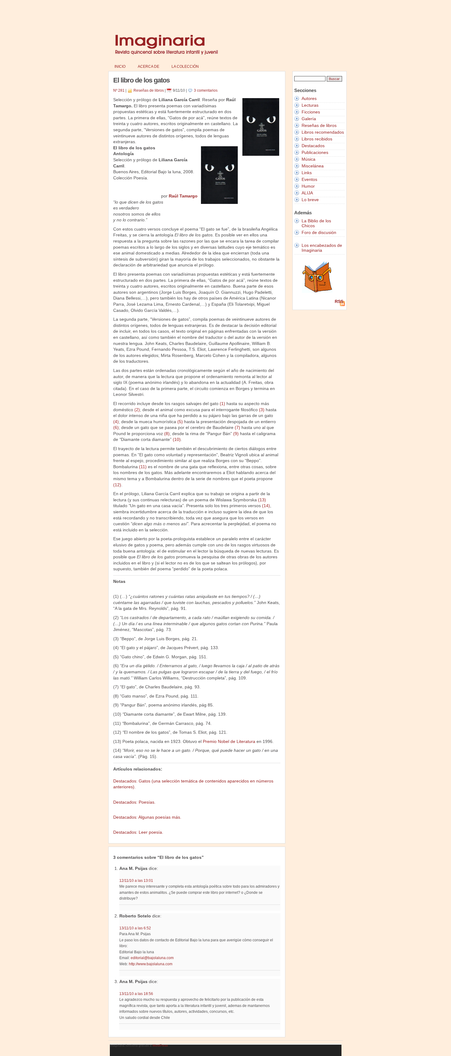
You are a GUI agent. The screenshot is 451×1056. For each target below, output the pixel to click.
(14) (266, 505)
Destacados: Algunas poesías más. (147, 817)
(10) (177, 439)
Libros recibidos (317, 138)
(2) (137, 409)
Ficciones (311, 111)
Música (308, 159)
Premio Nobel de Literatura (229, 741)
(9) (236, 433)
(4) (116, 421)
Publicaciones (315, 152)
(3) (261, 409)
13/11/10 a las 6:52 (135, 928)
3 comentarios (206, 90)
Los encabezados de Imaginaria (322, 248)
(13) (262, 499)
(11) (143, 466)
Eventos (309, 179)
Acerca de (148, 66)
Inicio (119, 66)
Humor (308, 186)
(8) (167, 433)
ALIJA (307, 192)
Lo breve (310, 199)
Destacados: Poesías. (134, 802)
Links (307, 172)
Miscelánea (313, 165)
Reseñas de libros (148, 90)
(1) (222, 403)
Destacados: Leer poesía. (138, 832)
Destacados (313, 145)
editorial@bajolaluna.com (152, 958)
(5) (180, 421)
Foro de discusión (319, 232)
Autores (309, 98)
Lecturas (310, 105)
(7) (237, 427)
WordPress (160, 1045)
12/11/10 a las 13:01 (136, 880)
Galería (309, 118)
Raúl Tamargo (183, 195)
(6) (116, 427)
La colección (185, 66)
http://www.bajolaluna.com (150, 964)
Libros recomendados (323, 132)
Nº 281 (119, 90)
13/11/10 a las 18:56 (136, 994)
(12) (117, 484)
